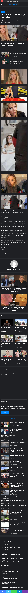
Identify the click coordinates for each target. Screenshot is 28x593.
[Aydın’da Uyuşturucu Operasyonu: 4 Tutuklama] (5, 463)
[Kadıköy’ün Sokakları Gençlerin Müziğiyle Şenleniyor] (7, 338)
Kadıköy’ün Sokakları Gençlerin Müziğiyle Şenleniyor (6, 345)
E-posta (3, 396)
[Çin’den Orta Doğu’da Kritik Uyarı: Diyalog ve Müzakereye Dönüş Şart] (5, 475)
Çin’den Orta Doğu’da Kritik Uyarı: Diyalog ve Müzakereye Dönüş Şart (17, 475)
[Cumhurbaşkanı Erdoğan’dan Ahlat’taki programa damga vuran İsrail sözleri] (5, 424)
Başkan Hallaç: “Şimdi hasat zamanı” (10, 1)
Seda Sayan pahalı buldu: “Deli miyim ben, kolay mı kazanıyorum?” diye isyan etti (20, 360)
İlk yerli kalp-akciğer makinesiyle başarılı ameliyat (18, 523)
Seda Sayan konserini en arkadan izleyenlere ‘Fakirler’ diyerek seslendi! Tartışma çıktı (18, 61)
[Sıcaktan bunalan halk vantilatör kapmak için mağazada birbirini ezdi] (5, 530)
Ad (2, 391)
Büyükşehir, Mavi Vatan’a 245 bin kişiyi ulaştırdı (13, 439)
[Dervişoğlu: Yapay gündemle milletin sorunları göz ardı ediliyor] (5, 450)
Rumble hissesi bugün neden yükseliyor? (11, 497)
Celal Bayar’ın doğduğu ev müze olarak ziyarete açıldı (20, 329)
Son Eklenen (14, 418)
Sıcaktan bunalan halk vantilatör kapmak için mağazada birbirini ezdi (18, 530)
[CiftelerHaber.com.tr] (14, 4)
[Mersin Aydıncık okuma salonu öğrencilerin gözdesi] (21, 338)
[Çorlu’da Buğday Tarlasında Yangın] (5, 457)
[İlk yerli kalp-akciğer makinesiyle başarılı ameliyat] (5, 524)
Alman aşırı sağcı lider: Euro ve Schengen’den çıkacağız (17, 511)
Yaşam (8, 9)
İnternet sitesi (4, 401)
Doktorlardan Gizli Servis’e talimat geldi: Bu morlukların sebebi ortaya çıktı (17, 485)
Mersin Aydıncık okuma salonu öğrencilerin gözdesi (20, 345)
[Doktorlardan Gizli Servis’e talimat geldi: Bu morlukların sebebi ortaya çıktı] (5, 485)
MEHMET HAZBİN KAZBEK (8, 20)
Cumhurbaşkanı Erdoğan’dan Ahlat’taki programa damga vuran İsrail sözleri (17, 424)
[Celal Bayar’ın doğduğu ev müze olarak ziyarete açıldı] (21, 322)
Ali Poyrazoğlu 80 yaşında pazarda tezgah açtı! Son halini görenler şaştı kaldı (7, 329)
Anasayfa (4, 9)
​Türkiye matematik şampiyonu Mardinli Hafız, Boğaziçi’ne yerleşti (6, 360)
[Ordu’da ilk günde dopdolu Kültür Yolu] (5, 54)
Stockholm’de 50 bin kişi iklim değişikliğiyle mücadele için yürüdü (17, 492)
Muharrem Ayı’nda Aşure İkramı (9, 480)
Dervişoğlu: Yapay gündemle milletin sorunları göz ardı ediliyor (17, 450)
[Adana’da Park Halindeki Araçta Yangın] (5, 518)
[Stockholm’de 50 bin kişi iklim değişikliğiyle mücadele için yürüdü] (5, 492)
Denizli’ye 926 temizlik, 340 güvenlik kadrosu (16, 430)
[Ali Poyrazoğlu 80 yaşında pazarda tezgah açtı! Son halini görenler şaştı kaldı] (7, 322)
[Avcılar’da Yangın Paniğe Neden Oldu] (5, 444)
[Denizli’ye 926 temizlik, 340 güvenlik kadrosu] (5, 431)
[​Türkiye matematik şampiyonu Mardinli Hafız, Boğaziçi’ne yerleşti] (7, 353)
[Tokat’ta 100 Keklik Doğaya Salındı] (5, 469)
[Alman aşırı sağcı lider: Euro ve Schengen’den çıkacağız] (5, 512)
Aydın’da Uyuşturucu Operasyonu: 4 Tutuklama (16, 462)
